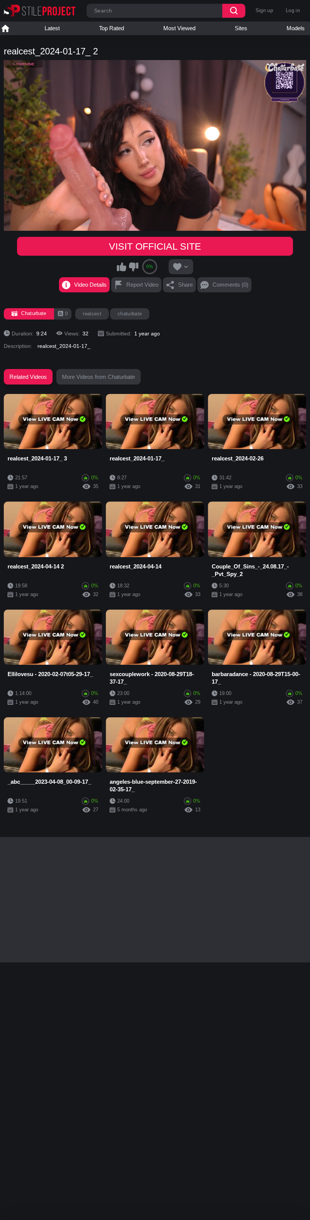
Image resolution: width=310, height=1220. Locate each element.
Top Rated (111, 28)
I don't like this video (133, 267)
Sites (241, 28)
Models (296, 28)
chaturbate (130, 314)
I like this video (122, 267)
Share (185, 284)
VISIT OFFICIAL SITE (155, 246)
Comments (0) (230, 284)
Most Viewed (179, 28)
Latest (52, 28)
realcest (92, 314)
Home (5, 28)
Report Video (142, 284)
